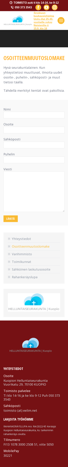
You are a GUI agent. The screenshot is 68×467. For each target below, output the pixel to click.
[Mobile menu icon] (61, 20)
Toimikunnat (21, 262)
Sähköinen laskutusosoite (31, 269)
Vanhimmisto (22, 254)
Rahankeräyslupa (24, 277)
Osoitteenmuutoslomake (31, 246)
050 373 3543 (23, 7)
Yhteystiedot (21, 239)
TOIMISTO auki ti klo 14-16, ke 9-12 (36, 2)
